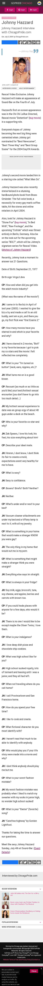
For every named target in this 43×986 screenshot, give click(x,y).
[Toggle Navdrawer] (4, 3)
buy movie (35, 117)
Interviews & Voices (10, 88)
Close (34, 971)
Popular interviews (10, 922)
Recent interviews (10, 889)
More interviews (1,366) (11, 927)
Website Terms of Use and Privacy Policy (17, 959)
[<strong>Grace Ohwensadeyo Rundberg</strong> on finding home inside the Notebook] (5, 914)
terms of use (14, 984)
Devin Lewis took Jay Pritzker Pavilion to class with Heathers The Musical (24, 903)
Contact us (36, 959)
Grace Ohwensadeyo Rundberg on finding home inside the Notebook (25, 912)
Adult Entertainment (27, 88)
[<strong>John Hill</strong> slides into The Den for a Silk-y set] (5, 896)
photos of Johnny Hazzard (16, 249)
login (11, 10)
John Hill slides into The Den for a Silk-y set (24, 894)
